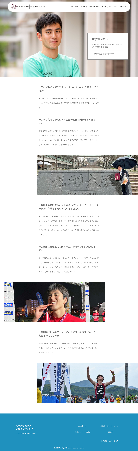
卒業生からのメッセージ (90, 6)
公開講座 (123, 6)
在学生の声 (74, 6)
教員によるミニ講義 (109, 6)
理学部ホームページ (108, 441)
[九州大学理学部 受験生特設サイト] (31, 7)
